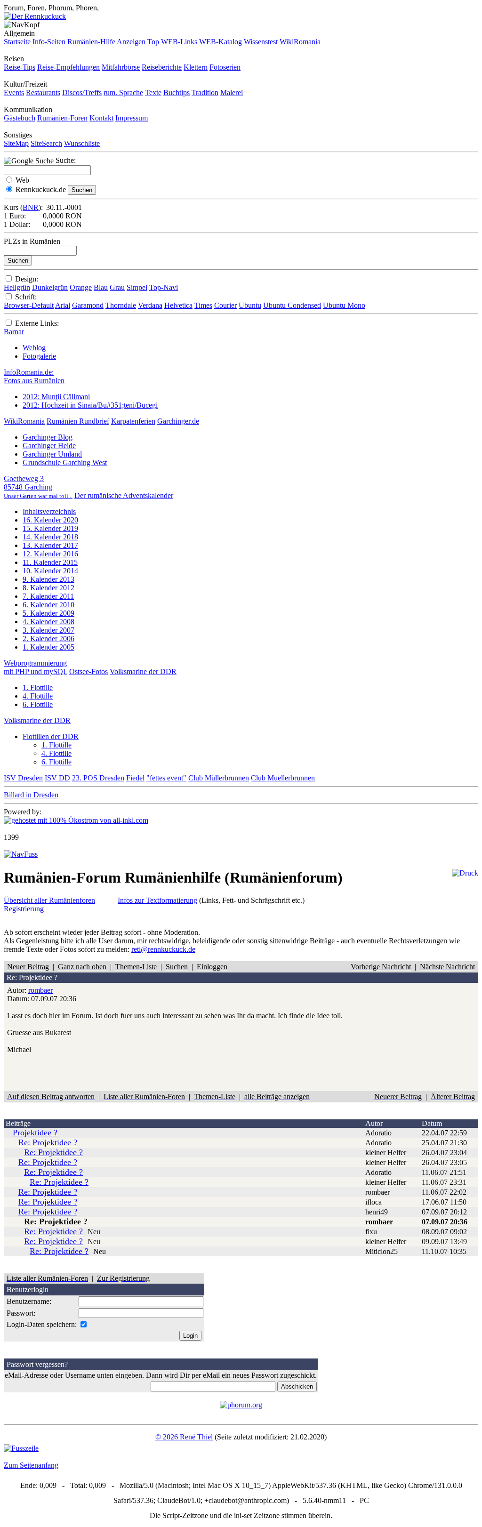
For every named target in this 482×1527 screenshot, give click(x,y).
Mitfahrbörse (121, 67)
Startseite (17, 42)
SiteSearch (46, 143)
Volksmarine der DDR (143, 671)
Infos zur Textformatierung (157, 900)
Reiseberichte (162, 67)
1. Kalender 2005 (48, 647)
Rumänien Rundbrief (78, 421)
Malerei (231, 92)
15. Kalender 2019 (50, 528)
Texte (153, 92)
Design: (26, 279)
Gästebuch (19, 118)
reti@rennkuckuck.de (163, 949)
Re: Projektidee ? (47, 1142)
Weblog (34, 348)
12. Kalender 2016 (50, 554)
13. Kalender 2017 (50, 545)
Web (22, 180)
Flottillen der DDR (51, 736)
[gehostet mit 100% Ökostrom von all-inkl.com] (76, 820)
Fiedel (135, 778)
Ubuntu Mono (344, 305)
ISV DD (57, 778)
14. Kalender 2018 (50, 537)
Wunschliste (82, 143)
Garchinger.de (178, 421)
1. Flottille (38, 687)
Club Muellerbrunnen (283, 778)
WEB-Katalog (220, 42)
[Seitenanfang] (21, 854)
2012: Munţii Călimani (56, 397)
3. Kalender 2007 (48, 630)
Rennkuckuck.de (41, 189)
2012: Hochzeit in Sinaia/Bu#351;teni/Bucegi (90, 405)
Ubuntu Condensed (292, 305)
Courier (225, 305)
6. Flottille (38, 704)
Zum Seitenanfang (31, 1465)
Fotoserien (225, 67)
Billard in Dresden (31, 795)
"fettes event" (166, 778)
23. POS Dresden (98, 778)
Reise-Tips (19, 67)
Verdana (150, 305)
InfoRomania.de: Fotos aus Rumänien (34, 376)
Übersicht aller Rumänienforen (49, 900)
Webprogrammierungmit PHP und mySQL (35, 667)
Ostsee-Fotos (88, 671)
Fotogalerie (39, 356)
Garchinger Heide (49, 446)
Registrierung (24, 909)
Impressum (131, 118)
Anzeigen (131, 42)
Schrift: (26, 297)
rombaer (40, 990)
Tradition (205, 92)
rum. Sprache (123, 92)
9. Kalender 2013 (48, 579)
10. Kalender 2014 (50, 571)
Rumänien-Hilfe (91, 42)
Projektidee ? (35, 1132)
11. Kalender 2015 (50, 562)
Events (14, 92)
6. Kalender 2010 (48, 605)
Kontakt (101, 118)
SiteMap (16, 143)
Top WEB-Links (172, 42)
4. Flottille (38, 696)
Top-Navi (163, 287)
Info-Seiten (48, 42)
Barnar (14, 332)
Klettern (196, 67)
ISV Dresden (23, 778)
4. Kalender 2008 (48, 622)
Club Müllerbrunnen (218, 778)
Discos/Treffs (82, 92)
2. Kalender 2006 (48, 639)
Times (203, 305)
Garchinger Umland (52, 454)
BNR (31, 207)
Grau (117, 287)
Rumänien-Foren (62, 118)
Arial (62, 305)
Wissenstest (261, 42)
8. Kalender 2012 (48, 588)
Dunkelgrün (50, 287)
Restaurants (43, 92)
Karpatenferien (133, 421)
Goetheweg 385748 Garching (38, 486)
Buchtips (176, 92)
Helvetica (178, 305)
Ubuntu (250, 305)
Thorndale (120, 305)
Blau (101, 287)
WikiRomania (300, 42)
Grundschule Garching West (65, 462)
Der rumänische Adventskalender (123, 495)
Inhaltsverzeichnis (49, 511)
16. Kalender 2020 (50, 520)
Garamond (88, 305)
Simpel (137, 287)
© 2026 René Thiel (184, 1437)
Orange (81, 287)
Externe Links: (37, 323)
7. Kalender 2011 (48, 596)
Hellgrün (17, 287)
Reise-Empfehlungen (68, 67)
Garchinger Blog (47, 437)
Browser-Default (29, 305)
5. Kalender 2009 (48, 613)
